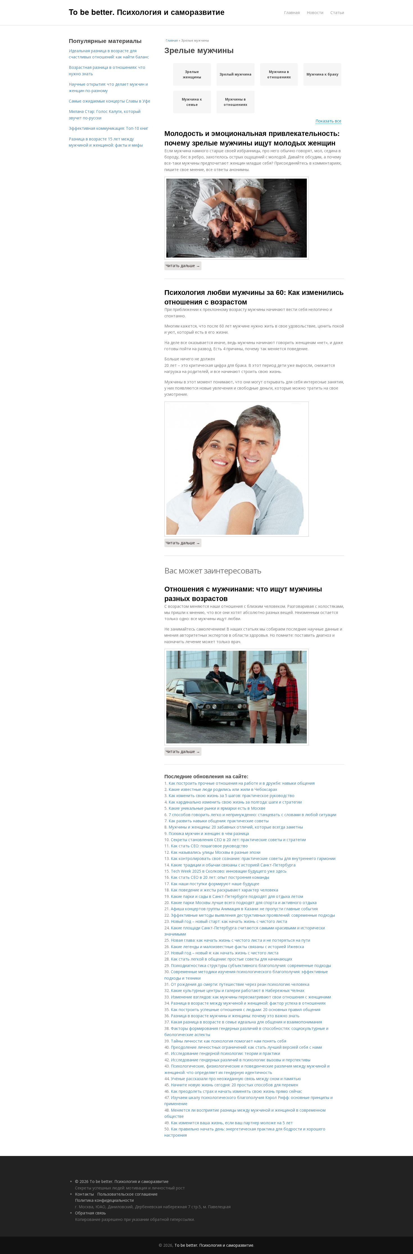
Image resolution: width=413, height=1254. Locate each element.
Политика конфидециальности (104, 1200)
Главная (292, 12)
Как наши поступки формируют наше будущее (215, 883)
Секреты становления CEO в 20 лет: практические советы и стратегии (238, 839)
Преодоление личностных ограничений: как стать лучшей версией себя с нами (246, 1047)
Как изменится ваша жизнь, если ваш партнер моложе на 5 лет (232, 1122)
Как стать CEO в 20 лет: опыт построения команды (220, 877)
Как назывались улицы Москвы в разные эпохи (215, 852)
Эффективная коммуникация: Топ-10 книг (108, 128)
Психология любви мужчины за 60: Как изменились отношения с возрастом (254, 297)
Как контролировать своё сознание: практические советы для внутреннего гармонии (253, 858)
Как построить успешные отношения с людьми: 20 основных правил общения (245, 1009)
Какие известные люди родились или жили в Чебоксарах (223, 789)
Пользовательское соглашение (127, 1194)
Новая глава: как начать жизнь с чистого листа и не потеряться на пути (240, 940)
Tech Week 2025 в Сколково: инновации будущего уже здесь (229, 871)
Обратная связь (90, 1213)
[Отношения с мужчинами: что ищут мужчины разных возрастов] (254, 697)
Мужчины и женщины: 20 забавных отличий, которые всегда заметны (236, 827)
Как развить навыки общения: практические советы (219, 820)
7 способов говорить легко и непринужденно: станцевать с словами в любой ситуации (252, 814)
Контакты (84, 1194)
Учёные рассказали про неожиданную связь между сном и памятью (236, 1078)
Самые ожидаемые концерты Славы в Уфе (109, 101)
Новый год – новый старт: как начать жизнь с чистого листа (229, 921)
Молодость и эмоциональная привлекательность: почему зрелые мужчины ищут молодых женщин (252, 138)
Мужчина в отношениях (279, 74)
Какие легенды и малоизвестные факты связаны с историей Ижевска (237, 946)
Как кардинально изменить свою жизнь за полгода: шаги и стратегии (235, 802)
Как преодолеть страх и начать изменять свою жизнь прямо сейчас (236, 1091)
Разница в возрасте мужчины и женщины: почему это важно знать (235, 1015)
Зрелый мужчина (235, 74)
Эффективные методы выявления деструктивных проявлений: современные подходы (253, 915)
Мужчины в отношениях (235, 102)
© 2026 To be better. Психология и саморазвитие (122, 1181)
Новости (315, 12)
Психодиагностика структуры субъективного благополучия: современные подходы (251, 965)
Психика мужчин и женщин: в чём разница (209, 833)
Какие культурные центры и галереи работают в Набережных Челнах (237, 990)
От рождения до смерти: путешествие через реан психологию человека (240, 984)
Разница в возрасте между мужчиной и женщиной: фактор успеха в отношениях (248, 1003)
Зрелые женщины (192, 74)
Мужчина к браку (323, 74)
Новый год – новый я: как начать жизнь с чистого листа (224, 952)
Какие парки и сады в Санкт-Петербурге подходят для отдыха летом (237, 896)
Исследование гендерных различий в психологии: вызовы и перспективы (240, 1059)
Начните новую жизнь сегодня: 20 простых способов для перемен (234, 1084)
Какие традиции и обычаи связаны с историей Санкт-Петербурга (233, 865)
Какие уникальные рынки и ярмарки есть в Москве (217, 808)
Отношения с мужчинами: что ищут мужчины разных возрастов (243, 593)
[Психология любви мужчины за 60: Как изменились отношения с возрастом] (254, 469)
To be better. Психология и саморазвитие (146, 11)
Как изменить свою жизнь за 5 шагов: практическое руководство (231, 795)
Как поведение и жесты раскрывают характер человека (224, 890)
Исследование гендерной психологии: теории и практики (225, 1053)
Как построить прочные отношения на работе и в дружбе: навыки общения (242, 783)
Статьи (337, 12)
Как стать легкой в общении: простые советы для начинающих (231, 959)
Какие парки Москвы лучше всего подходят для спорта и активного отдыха (244, 902)
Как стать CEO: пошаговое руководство (209, 845)
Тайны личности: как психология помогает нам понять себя (228, 1041)
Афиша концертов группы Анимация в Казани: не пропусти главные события (244, 908)
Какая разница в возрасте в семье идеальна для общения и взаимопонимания (246, 1022)
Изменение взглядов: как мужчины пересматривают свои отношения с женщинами (251, 997)
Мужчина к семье (192, 102)
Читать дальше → (183, 265)
